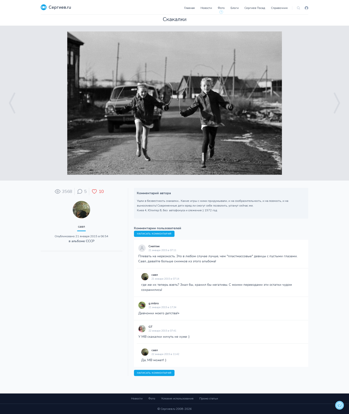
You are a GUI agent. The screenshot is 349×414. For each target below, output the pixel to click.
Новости (206, 8)
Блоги (234, 8)
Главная (189, 8)
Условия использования (177, 399)
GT (151, 327)
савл (81, 226)
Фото (221, 8)
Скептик (154, 246)
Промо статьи (208, 399)
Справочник (279, 8)
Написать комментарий (154, 233)
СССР (90, 241)
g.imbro (154, 303)
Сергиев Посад (254, 8)
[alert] (339, 405)
